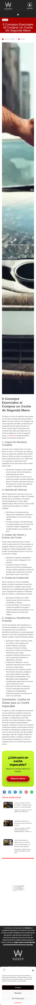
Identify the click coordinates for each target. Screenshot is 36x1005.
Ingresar (30, 8)
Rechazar (18, 993)
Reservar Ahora (18, 778)
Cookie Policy (18, 1002)
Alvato (14, 435)
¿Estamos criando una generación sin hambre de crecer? (23, 823)
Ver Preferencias (18, 998)
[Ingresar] (30, 4)
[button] (33, 970)
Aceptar (18, 987)
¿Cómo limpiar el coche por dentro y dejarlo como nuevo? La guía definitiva (23, 805)
